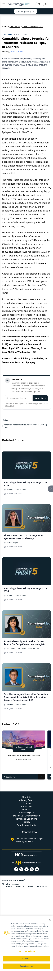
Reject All (26, 959)
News (30, 886)
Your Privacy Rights (26, 825)
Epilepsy (6, 420)
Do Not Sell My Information (26, 815)
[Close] (50, 920)
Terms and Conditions (26, 818)
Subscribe (39, 398)
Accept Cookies (26, 966)
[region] (26, 943)
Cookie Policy (44, 946)
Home (4, 26)
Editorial (27, 803)
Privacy (26, 821)
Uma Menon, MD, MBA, (16, 648)
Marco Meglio (12, 542)
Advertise (26, 809)
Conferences (15, 26)
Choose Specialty (23, 11)
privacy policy (9, 406)
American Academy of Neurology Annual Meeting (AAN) (25, 426)
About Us (26, 797)
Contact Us (26, 806)
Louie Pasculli (33, 648)
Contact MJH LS (26, 812)
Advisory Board (26, 800)
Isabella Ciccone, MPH (16, 489)
